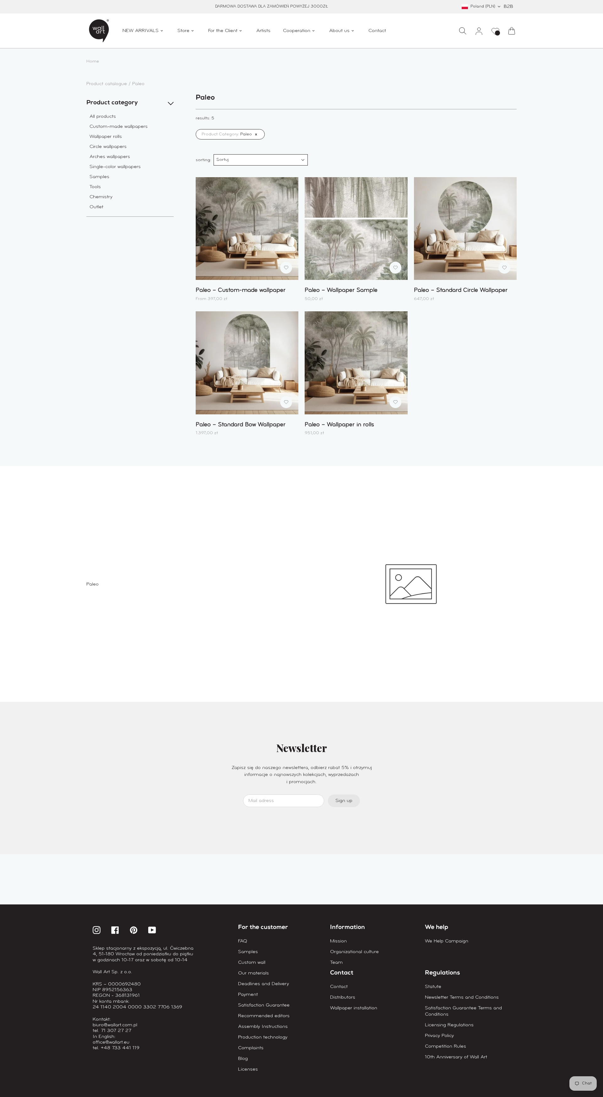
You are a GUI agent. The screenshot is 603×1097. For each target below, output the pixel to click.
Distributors (342, 997)
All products (103, 116)
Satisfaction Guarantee (264, 1005)
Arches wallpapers (110, 156)
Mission (338, 941)
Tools (95, 186)
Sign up (343, 800)
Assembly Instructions (263, 1026)
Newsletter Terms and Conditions (462, 997)
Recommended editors (264, 1015)
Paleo (138, 83)
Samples (99, 176)
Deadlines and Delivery (263, 983)
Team (336, 962)
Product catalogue (107, 83)
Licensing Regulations (449, 1025)
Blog (243, 1058)
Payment (248, 994)
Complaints (250, 1048)
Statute (433, 986)
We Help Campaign (446, 941)
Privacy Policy (439, 1035)
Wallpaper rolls (106, 136)
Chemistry (101, 196)
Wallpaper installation (353, 1008)
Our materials (253, 973)
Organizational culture (354, 951)
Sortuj (222, 159)
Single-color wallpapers (115, 166)
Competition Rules (445, 1046)
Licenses (248, 1069)
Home (92, 61)
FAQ (242, 941)
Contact (339, 986)
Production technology (262, 1037)
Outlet (96, 207)
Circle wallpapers (108, 146)
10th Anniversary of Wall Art (456, 1057)
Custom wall (251, 962)
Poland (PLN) (482, 6)
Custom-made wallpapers (119, 126)
